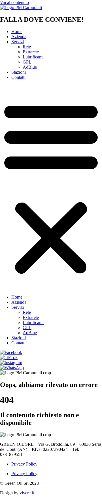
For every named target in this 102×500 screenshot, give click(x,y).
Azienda (18, 36)
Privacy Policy (24, 464)
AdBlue (30, 67)
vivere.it (27, 492)
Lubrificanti (33, 57)
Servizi (17, 41)
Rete (27, 46)
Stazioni (18, 72)
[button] (51, 187)
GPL (27, 62)
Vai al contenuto (14, 2)
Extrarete (31, 51)
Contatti (18, 77)
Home (16, 31)
